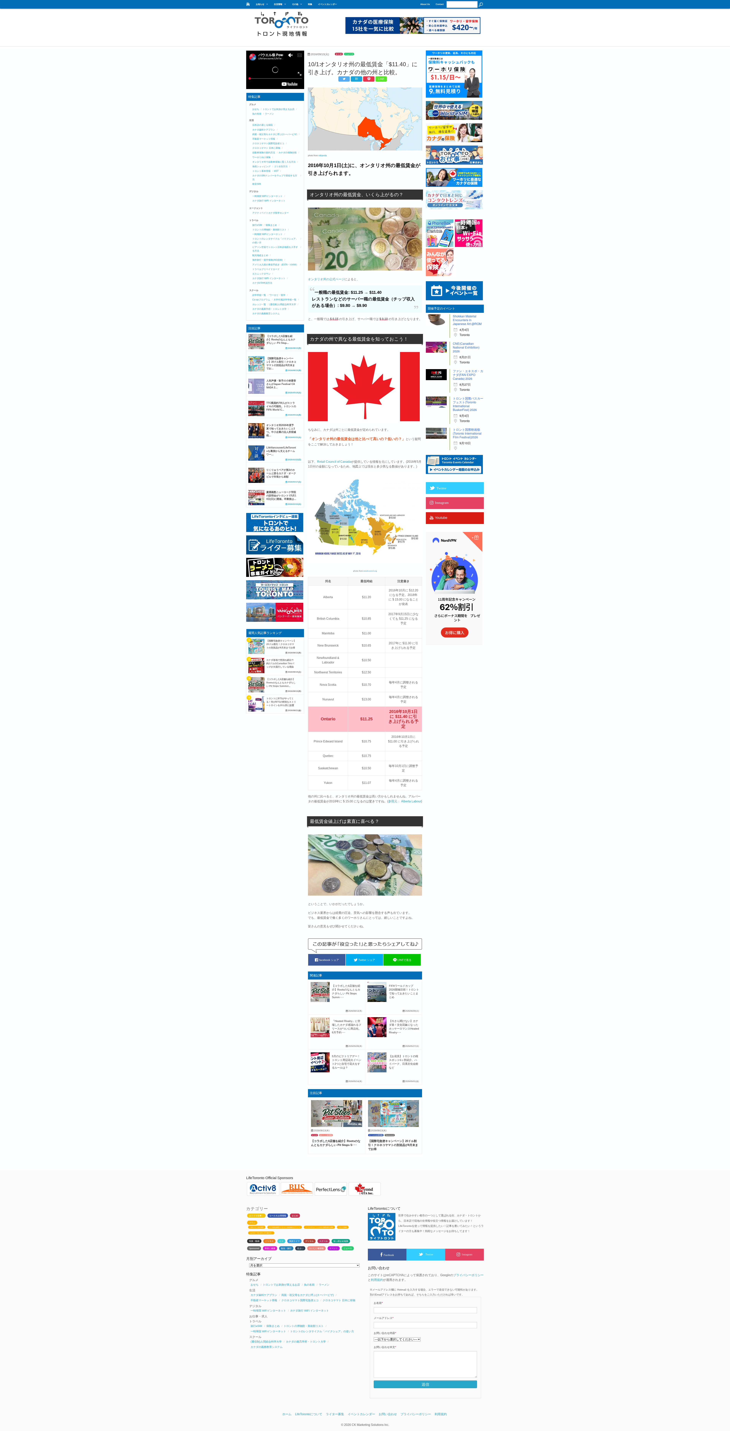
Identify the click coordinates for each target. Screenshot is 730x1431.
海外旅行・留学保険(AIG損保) (267, 260)
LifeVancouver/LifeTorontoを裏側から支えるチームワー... (281, 451)
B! (356, 78)
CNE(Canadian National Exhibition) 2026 (466, 347)
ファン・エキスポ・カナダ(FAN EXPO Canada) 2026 (468, 375)
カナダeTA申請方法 (262, 283)
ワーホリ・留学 (277, 295)
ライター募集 (335, 1414)
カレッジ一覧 (259, 304)
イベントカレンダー (327, 4)
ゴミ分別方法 (281, 166)
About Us (425, 4)
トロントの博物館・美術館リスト (269, 229)
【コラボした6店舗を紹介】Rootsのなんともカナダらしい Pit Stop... (280, 339)
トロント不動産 (343, 1227)
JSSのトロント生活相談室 (256, 1227)
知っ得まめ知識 (340, 1241)
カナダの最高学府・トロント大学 (269, 309)
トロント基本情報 (261, 171)
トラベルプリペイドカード (266, 269)
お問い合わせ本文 (385, 1347)
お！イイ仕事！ (256, 1215)
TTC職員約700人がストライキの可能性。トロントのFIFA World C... (281, 406)
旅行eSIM (257, 225)
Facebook (389, 1255)
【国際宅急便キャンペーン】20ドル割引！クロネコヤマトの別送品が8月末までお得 (393, 1145)
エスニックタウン (261, 273)
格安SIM (256, 184)
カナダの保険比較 (288, 152)
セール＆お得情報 (376, 1135)
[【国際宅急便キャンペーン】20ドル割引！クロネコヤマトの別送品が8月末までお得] (393, 1126)
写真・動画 (254, 1241)
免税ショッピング (261, 166)
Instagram (467, 1254)
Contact (440, 4)
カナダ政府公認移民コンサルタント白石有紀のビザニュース (284, 1227)
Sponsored (390, 1135)
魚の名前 (256, 113)
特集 (310, 4)
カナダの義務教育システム (266, 313)
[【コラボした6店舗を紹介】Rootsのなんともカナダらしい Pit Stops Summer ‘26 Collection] (336, 1126)
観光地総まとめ (260, 255)
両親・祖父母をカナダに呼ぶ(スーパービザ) (274, 134)
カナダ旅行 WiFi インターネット (268, 200)
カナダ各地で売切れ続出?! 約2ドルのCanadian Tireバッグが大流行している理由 (280, 663)
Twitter (429, 1254)
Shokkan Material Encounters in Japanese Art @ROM (467, 320)
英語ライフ (294, 1241)
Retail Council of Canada (334, 461)
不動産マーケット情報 (263, 139)
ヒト (281, 1241)
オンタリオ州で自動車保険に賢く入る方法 (274, 162)
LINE (381, 78)
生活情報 (278, 4)
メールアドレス (383, 1318)
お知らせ (260, 4)
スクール (323, 1241)
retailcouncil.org (370, 571)
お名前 (378, 1302)
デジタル (309, 1241)
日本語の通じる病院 (262, 125)
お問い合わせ (388, 1414)
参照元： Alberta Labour (404, 801)
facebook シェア (328, 959)
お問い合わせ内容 (385, 1333)
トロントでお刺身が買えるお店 (278, 109)
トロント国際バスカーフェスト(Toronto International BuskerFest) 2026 (468, 404)
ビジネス (269, 1241)
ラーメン (269, 113)
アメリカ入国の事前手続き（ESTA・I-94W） (275, 264)
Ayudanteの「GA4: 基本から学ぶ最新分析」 (261, 1233)
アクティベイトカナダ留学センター (270, 213)
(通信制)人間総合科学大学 (282, 304)
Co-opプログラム (261, 299)
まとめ (339, 54)
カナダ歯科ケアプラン (263, 129)
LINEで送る (404, 959)
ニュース (349, 54)
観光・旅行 (286, 1248)
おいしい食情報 (326, 1135)
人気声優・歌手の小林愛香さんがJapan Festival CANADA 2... (281, 384)
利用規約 (377, 1279)
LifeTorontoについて (308, 1414)
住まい (300, 1248)
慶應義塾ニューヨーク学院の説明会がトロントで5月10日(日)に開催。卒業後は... (281, 495)
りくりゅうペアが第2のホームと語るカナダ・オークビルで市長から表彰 (281, 473)
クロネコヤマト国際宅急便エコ (268, 143)
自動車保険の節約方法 (263, 152)
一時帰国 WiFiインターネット (267, 196)
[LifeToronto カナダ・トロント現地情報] (247, 3)
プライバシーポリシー (468, 1275)
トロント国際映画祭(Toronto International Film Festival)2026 (467, 433)
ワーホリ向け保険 (261, 157)
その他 (295, 4)
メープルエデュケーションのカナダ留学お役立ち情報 (319, 1227)
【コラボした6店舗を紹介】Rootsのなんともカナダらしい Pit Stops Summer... (281, 682)
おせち (255, 109)
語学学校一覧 (259, 295)
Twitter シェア (366, 959)
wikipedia (322, 155)
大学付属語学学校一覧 (285, 299)
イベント (333, 1248)
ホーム (286, 1414)
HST (276, 171)
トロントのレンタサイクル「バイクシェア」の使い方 (322, 1331)
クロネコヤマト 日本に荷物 (266, 148)
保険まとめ (271, 225)
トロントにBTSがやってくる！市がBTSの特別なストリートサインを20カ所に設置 (281, 701)
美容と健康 (270, 1248)
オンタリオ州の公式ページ (326, 279)
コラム (252, 1223)
